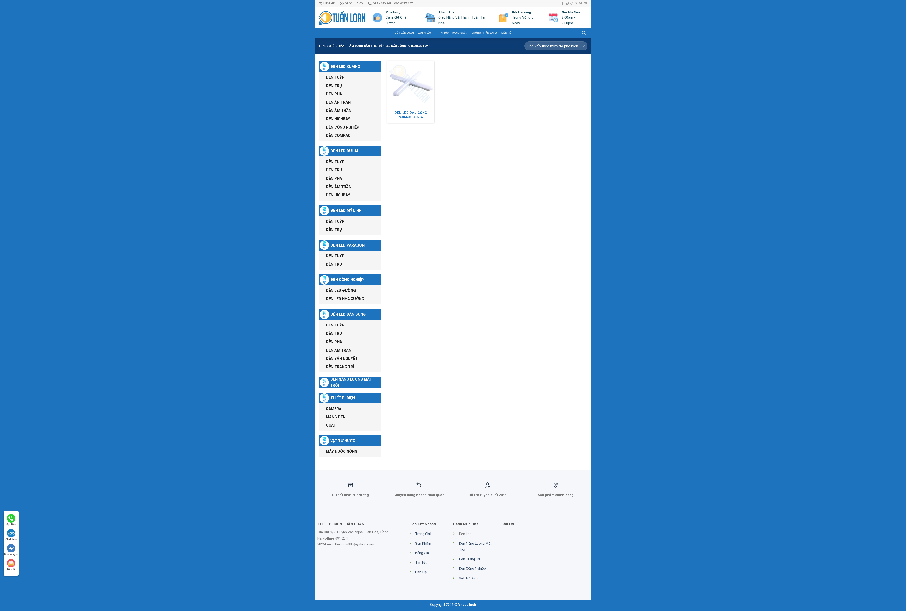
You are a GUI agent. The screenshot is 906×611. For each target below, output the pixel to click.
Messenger (11, 554)
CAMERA (333, 408)
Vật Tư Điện (468, 578)
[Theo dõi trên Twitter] (580, 3)
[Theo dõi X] (576, 3)
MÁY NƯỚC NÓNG (341, 451)
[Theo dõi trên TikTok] (571, 3)
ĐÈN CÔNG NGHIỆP (342, 127)
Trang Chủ (423, 534)
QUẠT (331, 425)
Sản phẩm (424, 32)
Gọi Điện (11, 524)
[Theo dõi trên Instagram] (567, 3)
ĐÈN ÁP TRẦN (338, 102)
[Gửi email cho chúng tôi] (585, 3)
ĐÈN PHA (334, 94)
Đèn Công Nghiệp (472, 569)
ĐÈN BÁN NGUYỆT (342, 358)
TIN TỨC (443, 32)
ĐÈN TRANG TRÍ (340, 366)
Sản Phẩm (423, 544)
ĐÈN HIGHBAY (338, 119)
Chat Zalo (11, 539)
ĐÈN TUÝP (335, 77)
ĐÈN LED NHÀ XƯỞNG (345, 299)
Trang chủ (327, 46)
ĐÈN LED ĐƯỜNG (341, 290)
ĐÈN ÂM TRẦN (338, 110)
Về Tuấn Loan (404, 32)
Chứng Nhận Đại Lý (485, 32)
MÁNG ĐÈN (335, 417)
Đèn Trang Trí (469, 559)
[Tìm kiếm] (583, 33)
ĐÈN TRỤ (334, 86)
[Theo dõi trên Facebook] (562, 3)
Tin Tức (421, 563)
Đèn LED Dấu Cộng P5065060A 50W (410, 115)
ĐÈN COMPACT (339, 135)
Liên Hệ (506, 32)
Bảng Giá (458, 32)
